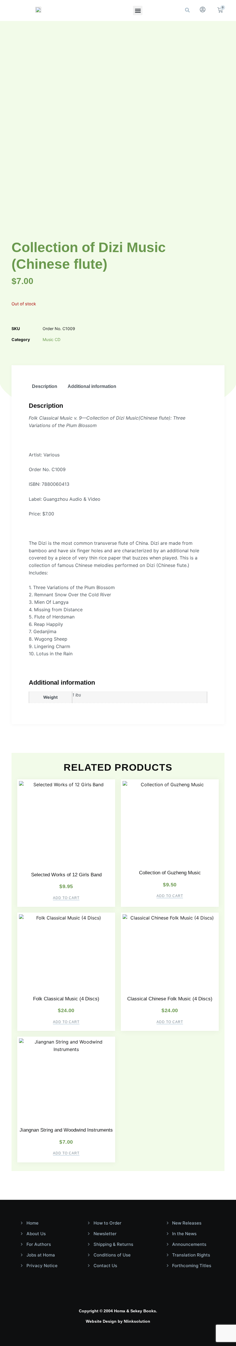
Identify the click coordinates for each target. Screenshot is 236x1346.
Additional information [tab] (92, 386)
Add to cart (66, 898)
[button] (137, 10)
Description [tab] (44, 386)
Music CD (51, 339)
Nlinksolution (137, 1321)
